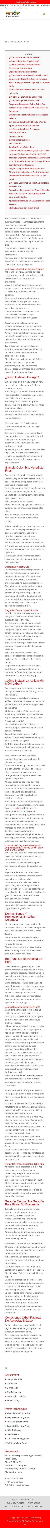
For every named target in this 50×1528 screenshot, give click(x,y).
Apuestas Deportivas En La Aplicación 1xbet (29, 200)
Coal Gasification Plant (17, 1421)
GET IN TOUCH (35, 1506)
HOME (15, 1499)
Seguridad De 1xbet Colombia (23, 71)
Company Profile (14, 1379)
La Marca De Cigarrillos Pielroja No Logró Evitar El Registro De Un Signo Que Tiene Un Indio (29, 82)
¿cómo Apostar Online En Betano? (24, 57)
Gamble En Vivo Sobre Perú (22, 147)
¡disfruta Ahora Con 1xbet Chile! (24, 208)
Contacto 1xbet (16, 136)
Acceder (13, 204)
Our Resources (14, 1392)
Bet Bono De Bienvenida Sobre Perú (25, 96)
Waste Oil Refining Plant (18, 1417)
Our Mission (12, 1387)
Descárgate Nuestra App (20, 68)
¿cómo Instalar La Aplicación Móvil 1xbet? (28, 75)
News (26, 41)
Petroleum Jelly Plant (16, 1443)
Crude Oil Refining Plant (18, 1426)
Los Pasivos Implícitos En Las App (24, 129)
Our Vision (12, 1383)
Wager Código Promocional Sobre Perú (27, 168)
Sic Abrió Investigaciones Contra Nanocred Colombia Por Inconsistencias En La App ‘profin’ (29, 176)
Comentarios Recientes (19, 139)
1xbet (17, 808)
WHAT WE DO (34, 1503)
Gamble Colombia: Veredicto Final (25, 64)
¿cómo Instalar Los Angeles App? (24, 61)
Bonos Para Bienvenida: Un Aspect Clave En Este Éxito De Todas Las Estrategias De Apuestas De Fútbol (29, 193)
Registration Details (16, 1396)
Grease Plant (13, 1434)
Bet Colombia (15, 143)
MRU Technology (14, 1430)
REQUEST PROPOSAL (15, 1506)
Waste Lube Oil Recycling (18, 1413)
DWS (25, 1524)
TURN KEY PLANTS (15, 1503)
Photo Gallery (13, 1400)
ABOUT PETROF (28, 1499)
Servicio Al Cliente (17, 132)
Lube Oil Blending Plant (18, 1438)
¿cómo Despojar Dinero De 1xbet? (24, 100)
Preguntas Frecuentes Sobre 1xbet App (27, 104)
